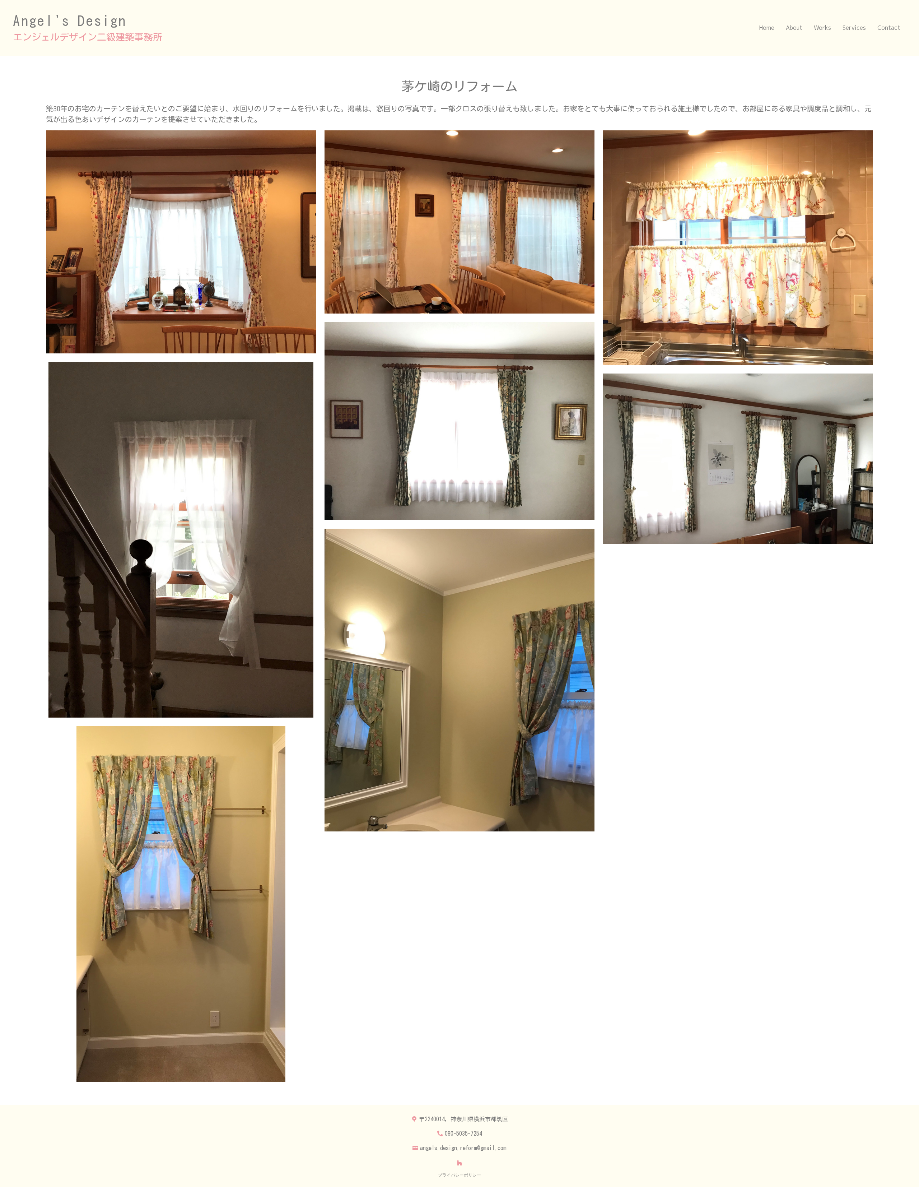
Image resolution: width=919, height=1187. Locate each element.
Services (854, 28)
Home (766, 28)
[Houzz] (459, 1163)
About (794, 28)
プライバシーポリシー (459, 1175)
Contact (888, 28)
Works (822, 28)
